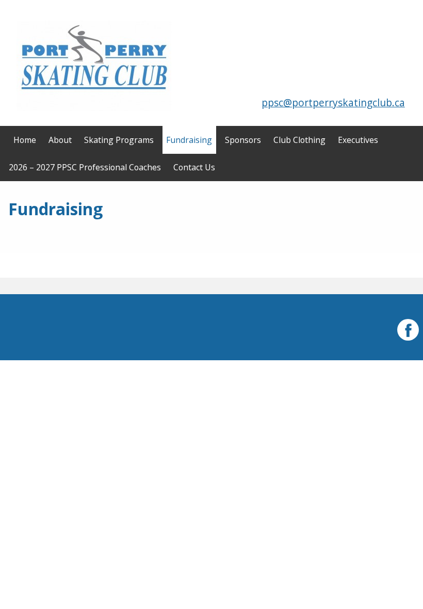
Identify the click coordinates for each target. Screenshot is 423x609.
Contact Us (194, 167)
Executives (358, 140)
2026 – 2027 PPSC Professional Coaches (85, 167)
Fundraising (189, 140)
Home (24, 140)
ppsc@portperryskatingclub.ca (333, 102)
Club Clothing (299, 140)
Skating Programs (119, 140)
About (60, 140)
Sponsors (243, 140)
